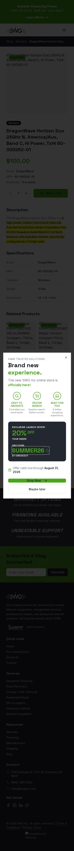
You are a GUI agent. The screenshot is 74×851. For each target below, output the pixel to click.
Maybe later (37, 489)
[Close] (65, 357)
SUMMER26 (28, 450)
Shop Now (34, 480)
